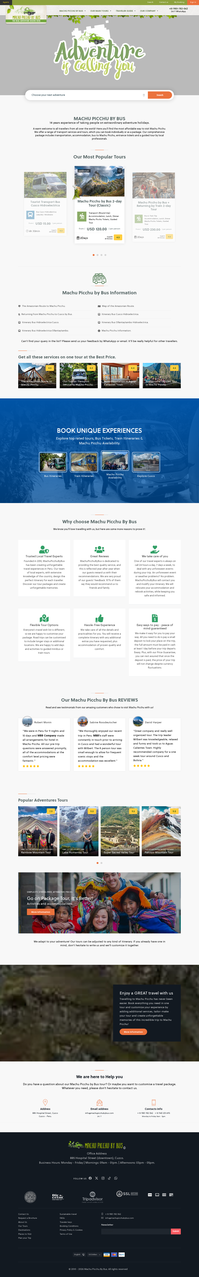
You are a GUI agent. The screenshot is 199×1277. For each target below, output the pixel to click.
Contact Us (23, 1214)
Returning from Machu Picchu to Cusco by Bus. (46, 314)
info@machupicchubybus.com (119, 1218)
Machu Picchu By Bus (71, 10)
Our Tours (23, 1226)
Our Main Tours (99, 10)
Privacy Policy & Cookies (71, 1230)
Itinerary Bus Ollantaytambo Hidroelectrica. (125, 322)
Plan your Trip (24, 1238)
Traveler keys (66, 1222)
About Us (22, 1222)
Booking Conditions (69, 1226)
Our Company (147, 10)
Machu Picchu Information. (116, 330)
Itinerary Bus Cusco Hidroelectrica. (120, 314)
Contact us (163, 2)
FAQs (62, 1218)
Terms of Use (66, 1234)
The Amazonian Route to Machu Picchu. (43, 306)
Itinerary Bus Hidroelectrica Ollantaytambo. (45, 330)
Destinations (24, 1230)
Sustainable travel (68, 1214)
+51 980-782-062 (178, 8)
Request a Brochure (27, 1218)
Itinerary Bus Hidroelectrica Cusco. (40, 322)
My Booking (179, 2)
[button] (94, 255)
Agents (6, 2)
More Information (40, 912)
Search (150, 2)
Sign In (193, 2)
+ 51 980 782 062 (113, 1214)
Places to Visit (24, 1234)
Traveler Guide (124, 10)
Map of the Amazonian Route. (118, 306)
